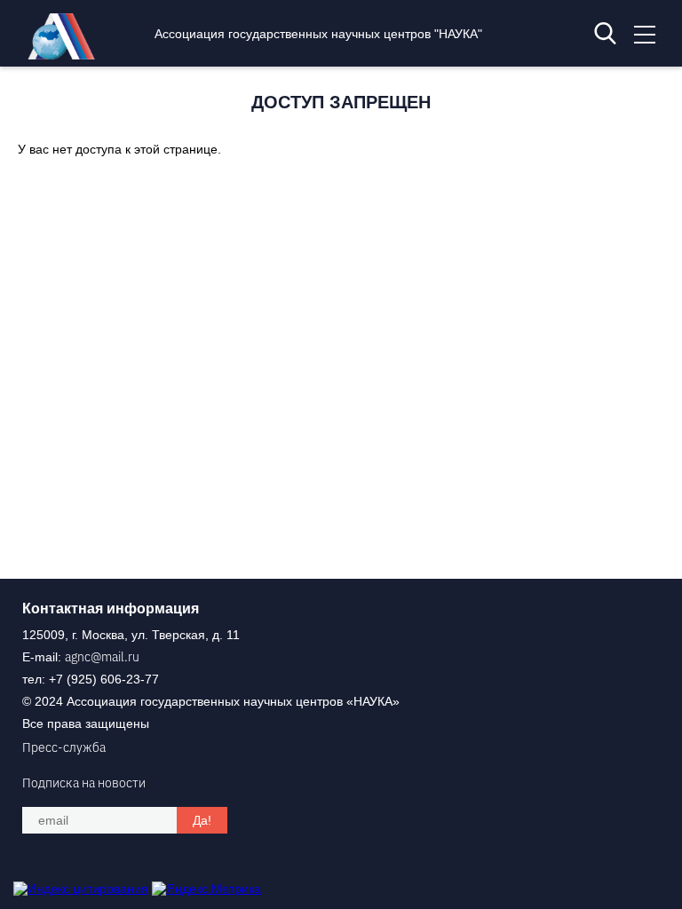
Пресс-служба (64, 747)
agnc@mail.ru (102, 657)
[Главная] (66, 55)
